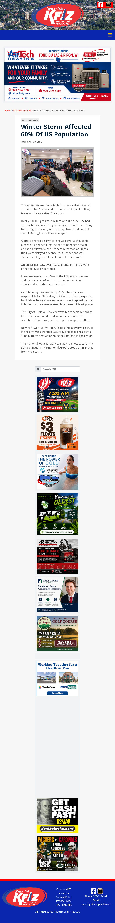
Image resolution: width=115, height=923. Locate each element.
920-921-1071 (96, 896)
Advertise (63, 893)
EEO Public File (64, 904)
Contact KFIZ (63, 889)
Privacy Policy (63, 901)
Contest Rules (63, 897)
